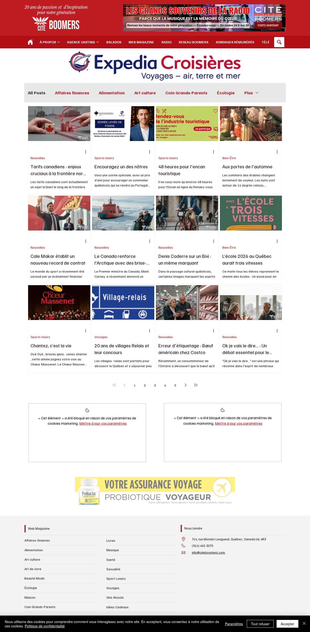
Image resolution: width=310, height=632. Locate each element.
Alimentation (112, 92)
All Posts (36, 92)
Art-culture (32, 559)
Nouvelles (38, 158)
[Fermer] (304, 623)
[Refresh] (30, 42)
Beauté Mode (34, 578)
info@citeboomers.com (208, 552)
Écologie (226, 92)
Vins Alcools (115, 597)
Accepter (287, 623)
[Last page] (195, 385)
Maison (29, 597)
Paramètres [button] (234, 623)
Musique (112, 550)
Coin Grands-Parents (186, 92)
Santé (110, 560)
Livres (110, 540)
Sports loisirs (104, 158)
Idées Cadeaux (117, 607)
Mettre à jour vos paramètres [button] (103, 423)
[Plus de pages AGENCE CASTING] (97, 42)
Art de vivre (32, 569)
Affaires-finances (37, 540)
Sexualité (113, 569)
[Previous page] (124, 385)
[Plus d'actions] (87, 152)
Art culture (145, 92)
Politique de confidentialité (45, 626)
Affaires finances (72, 92)
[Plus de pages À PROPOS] (58, 42)
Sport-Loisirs (116, 578)
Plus (248, 92)
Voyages (101, 337)
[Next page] (185, 385)
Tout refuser (260, 623)
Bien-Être (229, 158)
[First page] (114, 385)
